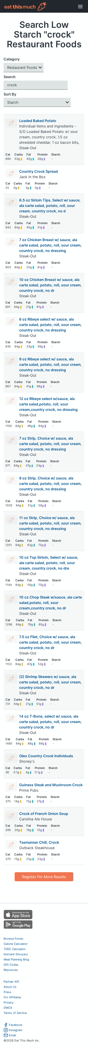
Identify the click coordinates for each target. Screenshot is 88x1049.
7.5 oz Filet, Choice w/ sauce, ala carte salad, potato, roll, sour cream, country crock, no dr (50, 642)
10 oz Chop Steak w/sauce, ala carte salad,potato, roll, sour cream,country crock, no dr (50, 602)
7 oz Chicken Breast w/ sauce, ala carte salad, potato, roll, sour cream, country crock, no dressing (50, 245)
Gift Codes (11, 964)
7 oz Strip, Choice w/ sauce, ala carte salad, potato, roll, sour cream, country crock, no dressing (50, 443)
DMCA (8, 1007)
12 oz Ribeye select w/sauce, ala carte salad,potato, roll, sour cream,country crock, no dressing (48, 404)
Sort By (10, 94)
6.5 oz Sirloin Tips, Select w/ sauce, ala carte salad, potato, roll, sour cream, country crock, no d (50, 205)
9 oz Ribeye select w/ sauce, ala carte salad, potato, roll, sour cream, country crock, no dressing (50, 364)
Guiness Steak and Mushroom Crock (51, 785)
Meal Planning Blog (16, 959)
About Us (10, 987)
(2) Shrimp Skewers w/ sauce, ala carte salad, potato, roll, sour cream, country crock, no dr (50, 682)
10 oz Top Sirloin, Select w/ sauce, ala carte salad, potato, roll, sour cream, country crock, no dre (48, 562)
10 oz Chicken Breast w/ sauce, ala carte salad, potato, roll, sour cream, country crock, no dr (50, 285)
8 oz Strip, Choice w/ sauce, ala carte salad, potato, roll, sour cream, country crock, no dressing (50, 483)
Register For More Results (44, 876)
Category (12, 59)
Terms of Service (15, 1013)
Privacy (9, 1002)
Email (12, 1035)
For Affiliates (12, 997)
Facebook (15, 1025)
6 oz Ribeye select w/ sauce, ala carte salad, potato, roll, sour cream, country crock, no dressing (50, 324)
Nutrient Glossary (16, 954)
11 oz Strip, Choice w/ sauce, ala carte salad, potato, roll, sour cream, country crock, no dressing (50, 523)
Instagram (15, 1030)
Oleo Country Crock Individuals (46, 756)
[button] (24, 67)
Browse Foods (13, 938)
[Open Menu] (80, 6)
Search (10, 76)
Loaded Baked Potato (37, 120)
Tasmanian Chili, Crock (39, 842)
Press (7, 992)
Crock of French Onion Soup (43, 813)
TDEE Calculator (15, 949)
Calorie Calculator (16, 944)
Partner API (11, 981)
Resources (11, 970)
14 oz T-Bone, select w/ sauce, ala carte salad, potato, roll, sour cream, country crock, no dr (50, 721)
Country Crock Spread (38, 171)
